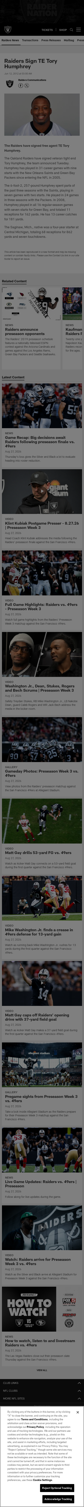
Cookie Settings (42, 1480)
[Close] (77, 1412)
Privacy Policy (35, 1426)
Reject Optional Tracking (57, 1487)
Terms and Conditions (34, 1419)
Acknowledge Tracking (58, 1499)
